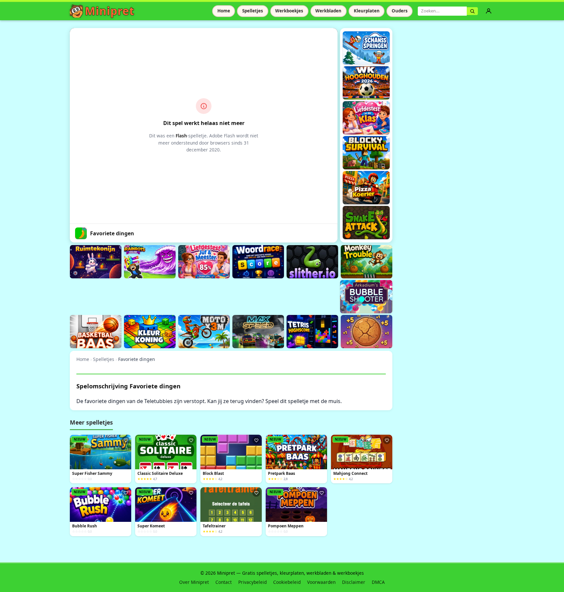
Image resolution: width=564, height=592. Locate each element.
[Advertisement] (188, 295)
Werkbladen (328, 11)
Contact (223, 582)
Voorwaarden (321, 582)
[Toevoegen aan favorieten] (126, 440)
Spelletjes (252, 11)
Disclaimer (353, 582)
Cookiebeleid (287, 582)
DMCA (378, 582)
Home (223, 11)
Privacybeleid (252, 582)
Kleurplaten (367, 11)
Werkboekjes (289, 11)
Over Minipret (194, 582)
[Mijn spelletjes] (488, 11)
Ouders (400, 11)
